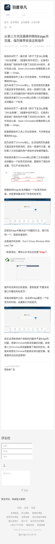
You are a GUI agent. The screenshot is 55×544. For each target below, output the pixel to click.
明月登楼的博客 (39, 517)
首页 (6, 22)
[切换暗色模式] (5, 27)
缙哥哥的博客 (12, 517)
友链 (26, 507)
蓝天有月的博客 (37, 521)
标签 (33, 507)
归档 (19, 507)
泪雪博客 (25, 517)
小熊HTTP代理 (16, 525)
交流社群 (35, 22)
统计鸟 (24, 521)
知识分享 (40, 46)
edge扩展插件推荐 (12, 366)
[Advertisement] (27, 399)
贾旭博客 (41, 525)
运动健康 (25, 22)
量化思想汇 (13, 521)
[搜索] (23, 14)
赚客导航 (30, 525)
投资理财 (14, 22)
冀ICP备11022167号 (27, 534)
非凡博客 (25, 513)
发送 (26, 490)
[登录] (10, 27)
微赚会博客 (37, 513)
